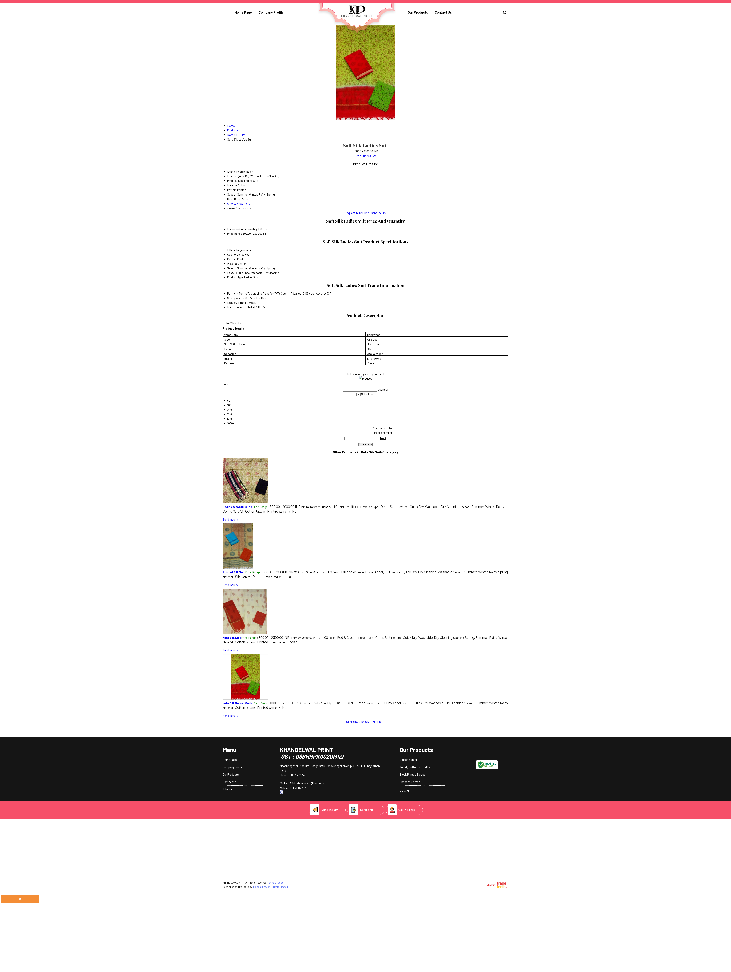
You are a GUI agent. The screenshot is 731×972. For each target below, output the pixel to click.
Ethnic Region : (278, 577)
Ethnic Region (236, 250)
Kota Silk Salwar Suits (237, 703)
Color (230, 254)
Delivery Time (235, 302)
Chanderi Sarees (410, 782)
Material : (244, 511)
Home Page (243, 12)
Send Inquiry (378, 213)
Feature (232, 272)
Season (232, 268)
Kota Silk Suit (232, 637)
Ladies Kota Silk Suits (237, 507)
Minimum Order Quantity (242, 229)
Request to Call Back (357, 213)
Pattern (232, 259)
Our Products (418, 12)
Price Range (234, 233)
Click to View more (238, 203)
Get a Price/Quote (366, 155)
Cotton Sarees (409, 759)
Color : (350, 507)
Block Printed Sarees (412, 774)
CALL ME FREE (375, 721)
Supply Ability (235, 298)
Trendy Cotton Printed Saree (417, 767)
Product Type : (379, 507)
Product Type (235, 277)
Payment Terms (237, 293)
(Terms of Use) (275, 882)
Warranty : (288, 511)
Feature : (428, 507)
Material (232, 263)
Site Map (228, 789)
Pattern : (267, 511)
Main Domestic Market (241, 307)
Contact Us (443, 12)
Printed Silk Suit (234, 572)
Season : (480, 572)
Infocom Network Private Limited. (270, 886)
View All (404, 791)
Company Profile (271, 12)
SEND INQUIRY (355, 721)
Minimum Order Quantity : (319, 507)
